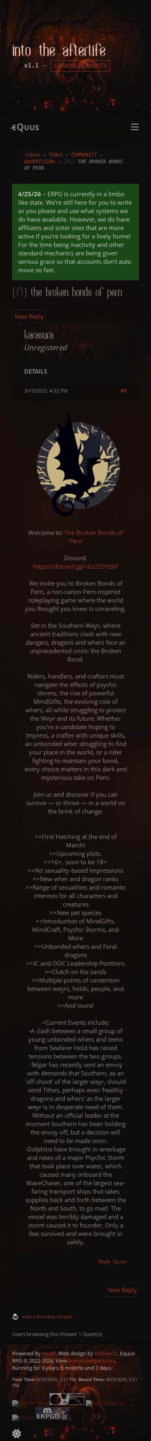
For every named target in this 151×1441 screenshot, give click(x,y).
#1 (124, 390)
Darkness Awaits (80, 66)
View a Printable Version (47, 1317)
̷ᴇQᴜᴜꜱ (32, 155)
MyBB (49, 1353)
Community (84, 155)
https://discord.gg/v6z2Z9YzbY (75, 566)
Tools (56, 155)
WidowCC (106, 1353)
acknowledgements (91, 1360)
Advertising (39, 161)
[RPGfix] (67, 1403)
